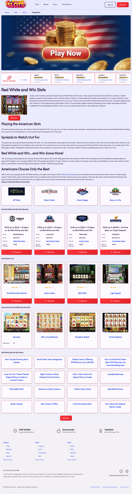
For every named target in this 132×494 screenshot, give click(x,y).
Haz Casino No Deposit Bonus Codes (115, 405)
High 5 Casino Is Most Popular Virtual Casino (50, 375)
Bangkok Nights (82, 337)
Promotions (42, 453)
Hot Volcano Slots (36, 80)
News (55, 4)
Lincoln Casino (84, 241)
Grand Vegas (82, 200)
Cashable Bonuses (115, 374)
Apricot (8, 456)
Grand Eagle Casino (118, 241)
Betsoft (8, 449)
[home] (17, 7)
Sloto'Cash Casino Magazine (49, 359)
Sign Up (110, 5)
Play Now (122, 5)
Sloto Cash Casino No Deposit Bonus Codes (82, 375)
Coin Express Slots (100, 80)
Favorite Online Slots (82, 404)
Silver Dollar (49, 200)
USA (39, 456)
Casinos (6, 442)
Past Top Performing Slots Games (16, 360)
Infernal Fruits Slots (57, 80)
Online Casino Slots (82, 389)
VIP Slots (16, 200)
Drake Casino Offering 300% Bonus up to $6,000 (82, 360)
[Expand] (69, 446)
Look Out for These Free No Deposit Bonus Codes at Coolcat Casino (16, 377)
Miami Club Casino (19, 241)
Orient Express (115, 337)
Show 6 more (72, 460)
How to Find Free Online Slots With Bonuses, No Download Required (115, 362)
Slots (37, 4)
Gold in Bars (49, 293)
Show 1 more (39, 460)
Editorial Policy (95, 487)
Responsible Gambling (110, 487)
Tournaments (66, 4)
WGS (24, 12)
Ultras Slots (119, 80)
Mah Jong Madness (49, 337)
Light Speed (115, 293)
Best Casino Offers (49, 404)
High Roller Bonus (115, 389)
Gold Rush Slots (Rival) (17, 293)
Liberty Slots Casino (69, 174)
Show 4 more (7, 460)
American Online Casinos (49, 389)
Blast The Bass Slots (79, 80)
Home (7, 12)
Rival (7, 453)
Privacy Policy (124, 487)
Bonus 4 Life (115, 200)
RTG (72, 449)
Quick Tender (17, 404)
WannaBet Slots (16, 389)
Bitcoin (46, 4)
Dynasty (16, 337)
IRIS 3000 (82, 293)
